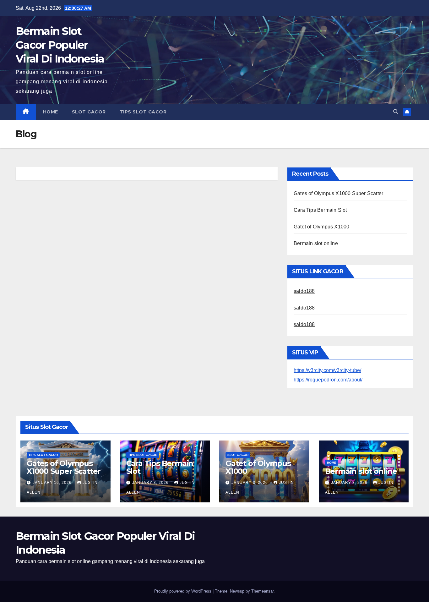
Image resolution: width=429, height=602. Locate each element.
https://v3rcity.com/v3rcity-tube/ (327, 370)
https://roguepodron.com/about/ (328, 379)
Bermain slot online (316, 243)
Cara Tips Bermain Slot (320, 210)
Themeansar (262, 591)
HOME (50, 112)
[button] (395, 111)
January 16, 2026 (53, 482)
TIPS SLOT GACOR (143, 112)
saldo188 (304, 291)
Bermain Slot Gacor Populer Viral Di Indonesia (60, 45)
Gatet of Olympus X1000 (321, 226)
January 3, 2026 (151, 482)
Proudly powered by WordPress (183, 591)
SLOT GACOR (89, 112)
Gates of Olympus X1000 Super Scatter (338, 193)
